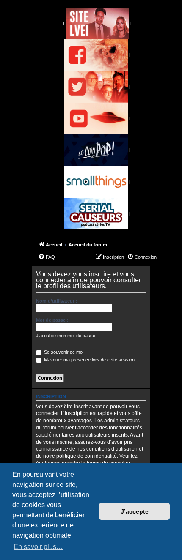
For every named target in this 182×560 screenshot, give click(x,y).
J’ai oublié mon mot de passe (65, 335)
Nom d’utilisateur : (56, 300)
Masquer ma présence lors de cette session (89, 359)
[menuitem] (46, 257)
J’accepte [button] (135, 511)
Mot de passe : (52, 319)
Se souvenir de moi (63, 352)
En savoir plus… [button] (38, 546)
